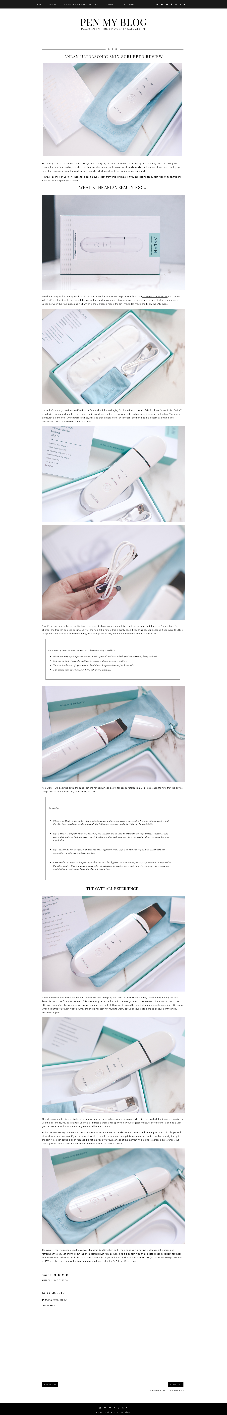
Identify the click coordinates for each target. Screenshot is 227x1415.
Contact (110, 4)
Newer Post (50, 1385)
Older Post (175, 1385)
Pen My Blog (113, 21)
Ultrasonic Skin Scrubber (155, 296)
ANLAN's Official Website (119, 1261)
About (53, 4)
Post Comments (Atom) (174, 1390)
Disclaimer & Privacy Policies (81, 4)
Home (39, 4)
